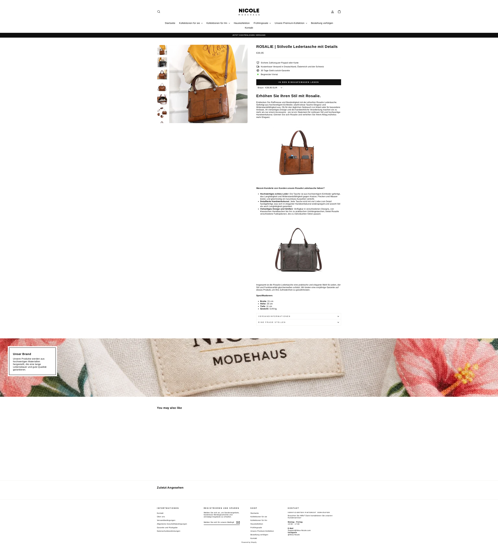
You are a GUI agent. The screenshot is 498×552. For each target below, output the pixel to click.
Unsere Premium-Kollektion (290, 23)
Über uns (161, 517)
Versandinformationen (274, 316)
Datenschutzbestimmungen (168, 531)
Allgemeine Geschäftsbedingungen (172, 524)
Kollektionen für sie (189, 23)
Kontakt (249, 27)
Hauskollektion (242, 23)
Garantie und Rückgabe (167, 528)
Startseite (170, 23)
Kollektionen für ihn (217, 23)
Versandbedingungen (166, 520)
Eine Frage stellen (272, 322)
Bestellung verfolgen (322, 23)
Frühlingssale (261, 23)
